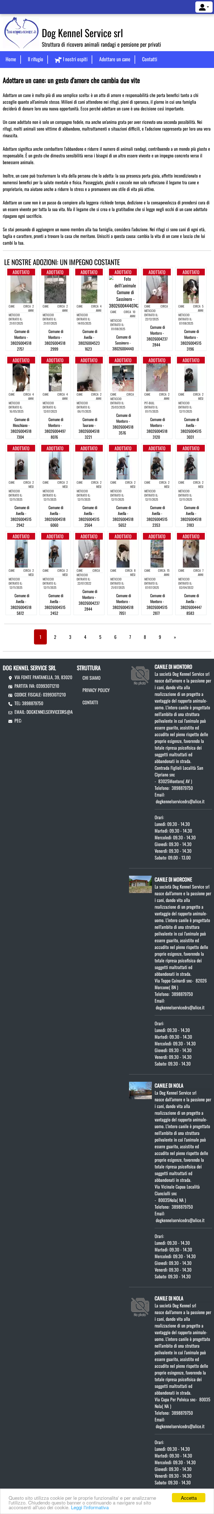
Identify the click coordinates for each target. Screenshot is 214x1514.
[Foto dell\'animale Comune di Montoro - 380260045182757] (21, 288)
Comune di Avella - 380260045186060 (55, 516)
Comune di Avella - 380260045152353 (157, 516)
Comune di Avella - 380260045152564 (89, 516)
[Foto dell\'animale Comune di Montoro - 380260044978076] (55, 377)
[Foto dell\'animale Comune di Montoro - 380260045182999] (55, 288)
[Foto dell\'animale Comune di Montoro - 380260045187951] (123, 553)
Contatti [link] (149, 59)
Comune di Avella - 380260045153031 (191, 428)
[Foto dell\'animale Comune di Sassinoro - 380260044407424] (125, 291)
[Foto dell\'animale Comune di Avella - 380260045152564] (89, 465)
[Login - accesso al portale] (204, 7)
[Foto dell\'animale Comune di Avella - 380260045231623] (89, 288)
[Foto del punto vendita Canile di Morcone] (140, 883)
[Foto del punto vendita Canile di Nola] (140, 1090)
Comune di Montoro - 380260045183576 (123, 424)
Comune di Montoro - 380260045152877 (157, 604)
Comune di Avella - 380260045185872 (21, 604)
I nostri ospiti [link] (75, 59)
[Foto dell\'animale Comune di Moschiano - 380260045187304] (21, 377)
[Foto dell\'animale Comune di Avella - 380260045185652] (123, 465)
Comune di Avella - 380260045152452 (55, 604)
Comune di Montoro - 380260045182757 (21, 340)
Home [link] (11, 59)
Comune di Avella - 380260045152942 (21, 516)
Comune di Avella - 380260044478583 (191, 604)
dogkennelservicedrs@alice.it (55, 711)
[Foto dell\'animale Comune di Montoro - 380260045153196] (191, 288)
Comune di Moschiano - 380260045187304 (21, 428)
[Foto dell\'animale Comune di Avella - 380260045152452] (55, 553)
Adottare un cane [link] (114, 59)
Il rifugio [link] (35, 59)
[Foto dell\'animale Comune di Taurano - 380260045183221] (89, 377)
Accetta (189, 1497)
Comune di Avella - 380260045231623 (89, 340)
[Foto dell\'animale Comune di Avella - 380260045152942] (21, 465)
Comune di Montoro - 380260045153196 (191, 340)
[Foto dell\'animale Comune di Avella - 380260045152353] (157, 465)
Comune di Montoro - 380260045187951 (123, 604)
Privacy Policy (96, 690)
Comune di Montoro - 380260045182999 (55, 340)
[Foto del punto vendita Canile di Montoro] (140, 673)
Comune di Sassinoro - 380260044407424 (123, 345)
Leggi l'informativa (90, 1507)
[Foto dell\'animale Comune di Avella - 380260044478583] (191, 553)
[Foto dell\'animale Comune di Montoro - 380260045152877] (157, 553)
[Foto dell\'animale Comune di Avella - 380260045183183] (191, 465)
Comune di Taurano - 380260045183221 (89, 428)
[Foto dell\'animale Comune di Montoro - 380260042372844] (157, 288)
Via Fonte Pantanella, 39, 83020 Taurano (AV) (55, 677)
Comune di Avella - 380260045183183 (191, 516)
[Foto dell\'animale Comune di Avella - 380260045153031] (191, 377)
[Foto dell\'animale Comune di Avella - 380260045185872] (21, 553)
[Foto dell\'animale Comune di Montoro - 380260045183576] (123, 377)
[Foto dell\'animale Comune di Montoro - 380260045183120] (157, 377)
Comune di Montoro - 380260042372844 (157, 336)
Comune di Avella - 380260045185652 (123, 516)
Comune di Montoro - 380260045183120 (157, 428)
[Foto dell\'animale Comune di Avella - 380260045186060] (55, 465)
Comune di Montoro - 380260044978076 (55, 428)
